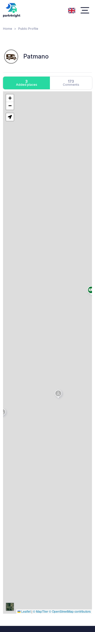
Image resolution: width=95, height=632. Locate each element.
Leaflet (26, 611)
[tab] (26, 83)
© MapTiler (40, 611)
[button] (59, 395)
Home (7, 29)
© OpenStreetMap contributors (70, 611)
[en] (72, 10)
